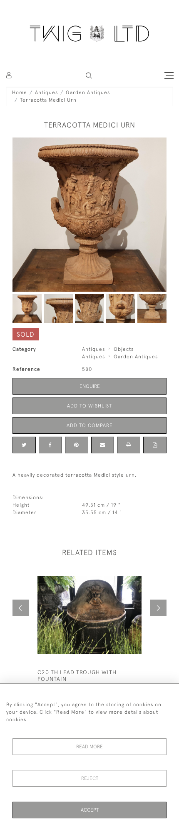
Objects (124, 349)
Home (19, 92)
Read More (89, 747)
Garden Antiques (88, 92)
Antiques (46, 92)
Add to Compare (90, 425)
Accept (90, 810)
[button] (89, 75)
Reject (89, 778)
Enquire (90, 386)
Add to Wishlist (89, 406)
